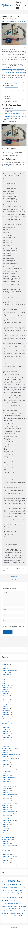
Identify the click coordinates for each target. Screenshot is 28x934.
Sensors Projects (5, 805)
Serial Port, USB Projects (7, 813)
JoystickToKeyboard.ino (10, 165)
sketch (13, 913)
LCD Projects (5, 729)
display (18, 893)
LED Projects (4, 735)
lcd (19, 897)
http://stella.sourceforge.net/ (11, 87)
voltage (5, 918)
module (4, 906)
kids (14, 897)
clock (4, 890)
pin (9, 908)
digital (11, 893)
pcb (23, 906)
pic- (4, 908)
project (22, 908)
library (12, 900)
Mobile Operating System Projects (9, 758)
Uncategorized (5, 848)
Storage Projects (5, 828)
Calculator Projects (6, 685)
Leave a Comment (6, 21)
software (20, 913)
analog (4, 881)
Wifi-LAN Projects (6, 850)
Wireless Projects (5, 858)
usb (19, 916)
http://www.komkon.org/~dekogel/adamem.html (13, 69)
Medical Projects (5, 742)
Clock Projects (5, 698)
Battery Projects (5, 672)
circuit (20, 887)
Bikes (3, 679)
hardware (10, 895)
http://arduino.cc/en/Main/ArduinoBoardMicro (15, 113)
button (13, 887)
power (15, 908)
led (5, 900)
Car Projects (4, 691)
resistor (9, 910)
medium (4, 903)
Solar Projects (5, 822)
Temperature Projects (7, 839)
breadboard (5, 887)
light (18, 900)
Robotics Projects (6, 788)
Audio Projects (5, 664)
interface (18, 895)
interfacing (7, 897)
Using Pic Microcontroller (9, 670)
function (4, 895)
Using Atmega (6, 668)
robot (16, 910)
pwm (4, 910)
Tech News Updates (6, 837)
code (10, 890)
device (4, 893)
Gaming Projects (5, 710)
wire (10, 918)
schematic (22, 910)
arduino (15, 881)
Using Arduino (14, 21)
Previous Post (14, 576)
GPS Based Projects (6, 716)
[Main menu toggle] (25, 5)
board (18, 884)
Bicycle (4, 681)
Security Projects (5, 796)
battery (10, 884)
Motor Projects (5, 762)
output (17, 906)
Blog (3, 683)
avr (4, 884)
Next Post (14, 579)
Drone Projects (5, 704)
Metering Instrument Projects (8, 748)
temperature (11, 916)
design (18, 890)
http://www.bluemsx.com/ (11, 83)
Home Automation (6, 723)
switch (4, 916)
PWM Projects (5, 779)
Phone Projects (5, 771)
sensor (6, 913)
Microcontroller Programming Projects (10, 754)
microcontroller (15, 904)
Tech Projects (18, 5)
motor (10, 906)
